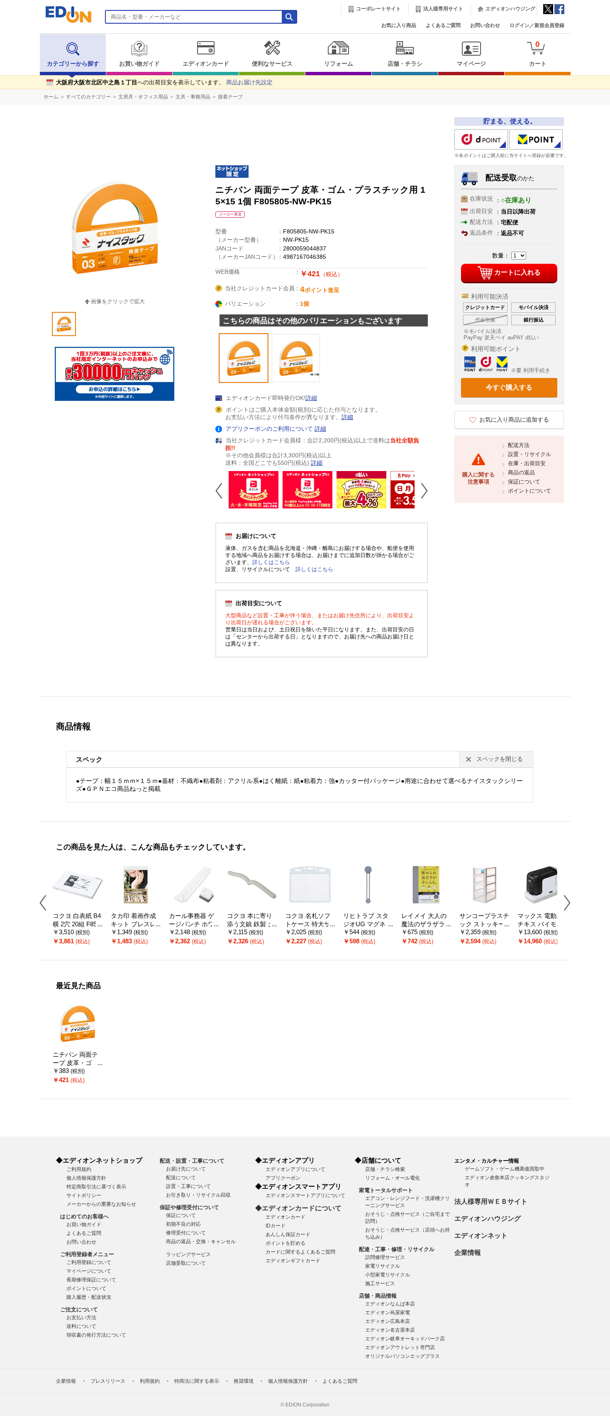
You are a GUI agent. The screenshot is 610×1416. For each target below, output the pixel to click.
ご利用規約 (78, 1169)
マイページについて (88, 1271)
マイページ (471, 64)
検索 (21, 74)
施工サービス (380, 1283)
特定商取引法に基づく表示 (96, 1187)
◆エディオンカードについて (298, 1208)
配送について (181, 1177)
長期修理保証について (91, 1280)
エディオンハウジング (510, 9)
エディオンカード (206, 64)
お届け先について (186, 1169)
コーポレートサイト (378, 9)
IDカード (275, 1226)
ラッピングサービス (188, 1254)
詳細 (311, 398)
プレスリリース (107, 1381)
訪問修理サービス (385, 1257)
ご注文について (79, 1309)
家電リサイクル (382, 1266)
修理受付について (186, 1233)
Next (421, 490)
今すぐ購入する (509, 387)
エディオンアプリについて (295, 1169)
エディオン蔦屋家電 (387, 1312)
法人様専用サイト (443, 9)
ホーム (51, 97)
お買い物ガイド (139, 64)
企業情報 (467, 1252)
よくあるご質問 (443, 25)
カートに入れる (517, 272)
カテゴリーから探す (73, 64)
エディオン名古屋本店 (390, 1330)
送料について (81, 1326)
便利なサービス (272, 64)
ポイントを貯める (285, 1243)
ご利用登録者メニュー (87, 1254)
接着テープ (230, 97)
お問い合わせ (485, 25)
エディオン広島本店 (387, 1321)
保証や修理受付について (189, 1207)
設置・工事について (188, 1186)
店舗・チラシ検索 (385, 1169)
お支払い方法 (81, 1317)
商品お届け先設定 (249, 82)
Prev (222, 490)
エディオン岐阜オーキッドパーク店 (405, 1339)
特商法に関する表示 (196, 1381)
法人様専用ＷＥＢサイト (490, 1201)
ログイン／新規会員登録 (537, 25)
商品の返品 (521, 472)
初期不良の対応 (183, 1224)
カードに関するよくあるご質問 (300, 1252)
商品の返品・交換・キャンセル (201, 1241)
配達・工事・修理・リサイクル (396, 1249)
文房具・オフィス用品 (143, 97)
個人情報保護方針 (86, 1178)
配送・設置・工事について (192, 1161)
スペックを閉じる (499, 759)
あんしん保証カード (288, 1234)
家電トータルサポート (386, 1190)
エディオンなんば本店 (390, 1304)
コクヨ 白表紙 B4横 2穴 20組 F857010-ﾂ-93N (77, 924)
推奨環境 (244, 1381)
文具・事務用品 (193, 97)
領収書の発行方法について (96, 1335)
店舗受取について (186, 1263)
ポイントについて (529, 491)
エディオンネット (481, 1235)
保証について (524, 482)
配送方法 (518, 445)
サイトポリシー (83, 1195)
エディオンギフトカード (293, 1261)
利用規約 (150, 1381)
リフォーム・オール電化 (392, 1178)
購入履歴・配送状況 (88, 1297)
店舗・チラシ (405, 64)
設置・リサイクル (529, 454)
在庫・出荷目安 (527, 463)
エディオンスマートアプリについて (305, 1195)
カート (538, 53)
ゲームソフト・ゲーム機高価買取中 (504, 1169)
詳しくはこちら (271, 562)
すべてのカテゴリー (88, 97)
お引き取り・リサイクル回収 (198, 1195)
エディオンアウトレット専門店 (400, 1347)
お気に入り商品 (398, 25)
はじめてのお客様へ (84, 1216)
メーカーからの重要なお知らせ (101, 1204)
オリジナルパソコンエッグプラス (402, 1356)
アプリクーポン (283, 1178)
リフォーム (338, 64)
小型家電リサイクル (387, 1275)
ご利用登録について (88, 1262)
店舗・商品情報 (378, 1296)
